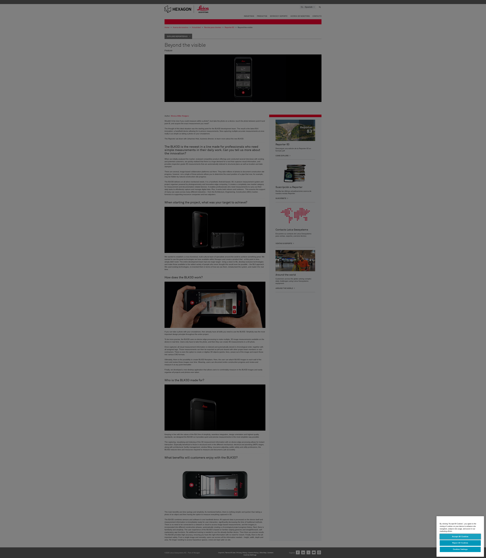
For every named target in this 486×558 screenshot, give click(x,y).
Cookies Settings (460, 549)
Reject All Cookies (460, 543)
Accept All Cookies (460, 536)
